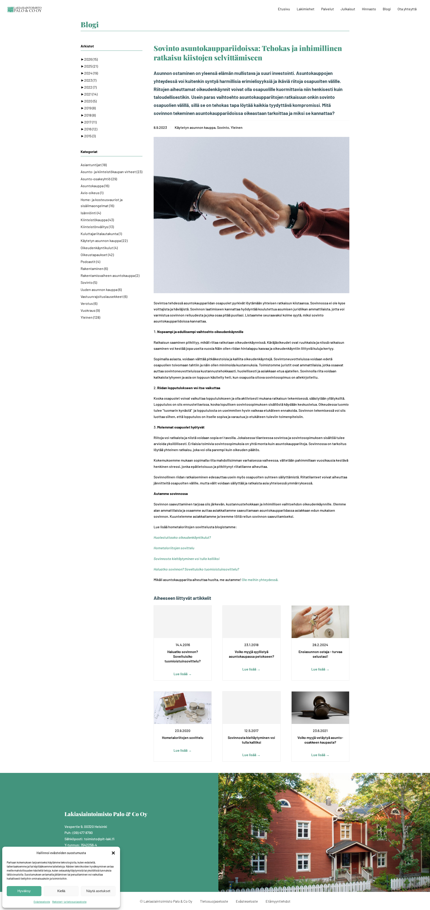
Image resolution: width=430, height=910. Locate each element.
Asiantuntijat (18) (94, 165)
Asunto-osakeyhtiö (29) (99, 179)
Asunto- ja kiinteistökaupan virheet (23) (111, 172)
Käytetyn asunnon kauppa (195, 127)
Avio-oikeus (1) (92, 193)
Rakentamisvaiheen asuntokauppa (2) (110, 275)
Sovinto (223, 127)
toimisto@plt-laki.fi (99, 839)
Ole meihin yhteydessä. (260, 579)
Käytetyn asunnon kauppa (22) (104, 240)
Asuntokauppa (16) (95, 186)
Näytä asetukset (98, 891)
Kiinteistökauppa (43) (97, 220)
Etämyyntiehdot (278, 901)
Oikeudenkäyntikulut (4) (99, 248)
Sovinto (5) (89, 282)
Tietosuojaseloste (214, 901)
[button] (113, 853)
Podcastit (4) (90, 261)
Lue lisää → (183, 674)
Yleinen (237, 127)
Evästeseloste (42, 901)
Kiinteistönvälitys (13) (97, 227)
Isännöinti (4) (91, 213)
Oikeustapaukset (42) (97, 254)
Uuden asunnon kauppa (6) (101, 289)
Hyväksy (24, 891)
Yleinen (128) (90, 317)
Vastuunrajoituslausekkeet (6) (104, 296)
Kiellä (61, 891)
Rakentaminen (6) (94, 268)
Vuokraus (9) (90, 310)
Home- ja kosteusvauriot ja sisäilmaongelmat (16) (102, 202)
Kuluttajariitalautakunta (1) (101, 233)
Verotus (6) (89, 303)
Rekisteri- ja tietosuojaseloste (69, 901)
